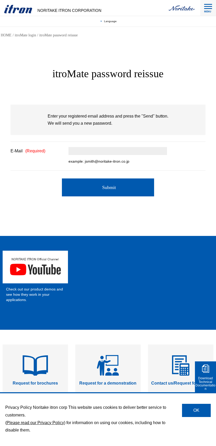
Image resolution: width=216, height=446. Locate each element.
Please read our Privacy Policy (35, 422)
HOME (6, 35)
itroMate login (25, 35)
